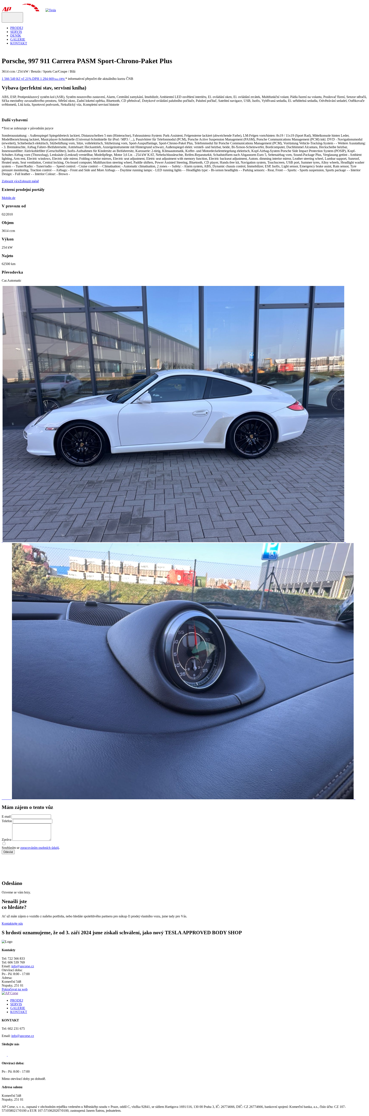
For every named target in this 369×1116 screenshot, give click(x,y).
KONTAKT (18, 43)
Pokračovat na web (15, 989)
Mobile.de (8, 198)
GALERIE (17, 39)
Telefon (7, 821)
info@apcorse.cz (22, 966)
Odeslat (8, 852)
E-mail (6, 816)
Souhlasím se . (31, 847)
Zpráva (6, 839)
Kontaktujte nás (12, 923)
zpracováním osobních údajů (39, 847)
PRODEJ (16, 28)
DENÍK (15, 35)
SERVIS (16, 32)
